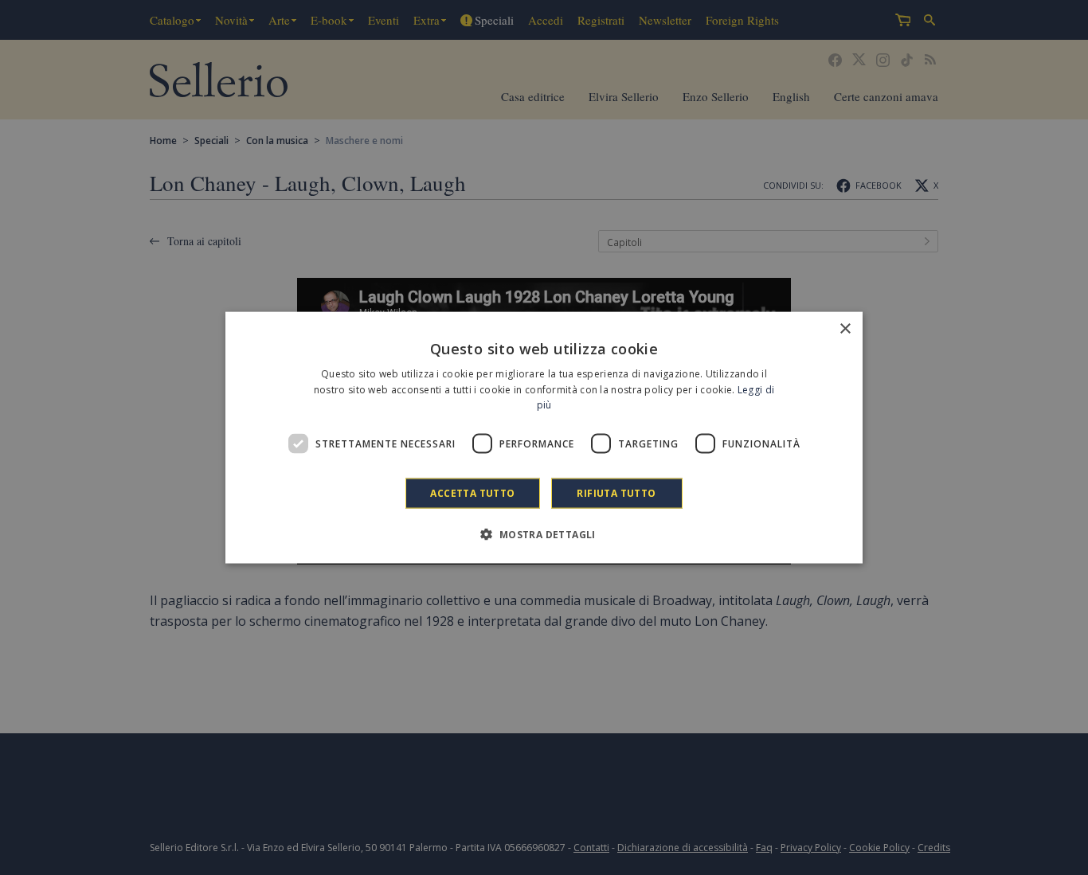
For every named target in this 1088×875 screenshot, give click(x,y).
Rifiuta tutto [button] (616, 493)
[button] (543, 534)
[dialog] (544, 437)
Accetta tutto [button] (472, 493)
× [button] (845, 328)
